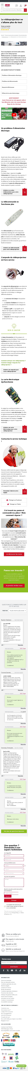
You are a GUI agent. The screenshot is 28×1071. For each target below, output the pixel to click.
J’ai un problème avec (10, 863)
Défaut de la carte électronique (10, 93)
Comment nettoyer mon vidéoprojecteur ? (13, 360)
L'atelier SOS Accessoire (7, 1011)
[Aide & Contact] (17, 6)
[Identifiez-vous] (21, 6)
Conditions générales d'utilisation (9, 991)
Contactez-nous (5, 1008)
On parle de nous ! (5, 1017)
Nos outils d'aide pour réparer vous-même (11, 1019)
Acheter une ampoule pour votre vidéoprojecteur (11, 370)
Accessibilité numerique (7, 1001)
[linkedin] (24, 971)
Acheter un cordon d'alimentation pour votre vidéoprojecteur (10, 192)
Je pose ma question (9, 876)
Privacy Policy (15, 912)
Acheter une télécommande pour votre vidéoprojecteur (11, 248)
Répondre (20, 645)
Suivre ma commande (6, 980)
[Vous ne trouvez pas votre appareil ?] (25, 865)
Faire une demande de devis (8, 982)
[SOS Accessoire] (7, 5)
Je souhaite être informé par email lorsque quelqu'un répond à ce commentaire (14, 906)
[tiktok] (20, 971)
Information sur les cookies (7, 998)
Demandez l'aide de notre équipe (10, 491)
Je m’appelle (7, 853)
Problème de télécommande (10, 81)
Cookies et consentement (7, 1000)
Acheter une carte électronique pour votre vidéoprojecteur (10, 429)
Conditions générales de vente (8, 984)
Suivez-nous (6, 959)
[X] (8, 971)
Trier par (5, 610)
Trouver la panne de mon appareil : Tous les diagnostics (16, 35)
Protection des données (7, 993)
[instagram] (16, 971)
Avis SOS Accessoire (6, 1015)
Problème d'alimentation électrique (11, 75)
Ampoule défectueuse (8, 87)
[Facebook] (4, 971)
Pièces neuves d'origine (6, 996)
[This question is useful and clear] (2, 645)
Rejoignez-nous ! (5, 1020)
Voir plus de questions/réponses (14, 831)
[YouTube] (12, 971)
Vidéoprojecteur (5, 37)
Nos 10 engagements (6, 1013)
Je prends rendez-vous (14, 585)
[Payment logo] (14, 1068)
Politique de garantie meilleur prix (9, 994)
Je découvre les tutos (14, 554)
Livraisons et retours (6, 987)
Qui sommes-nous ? (6, 1010)
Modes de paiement (6, 989)
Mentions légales (5, 985)
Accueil (2, 35)
